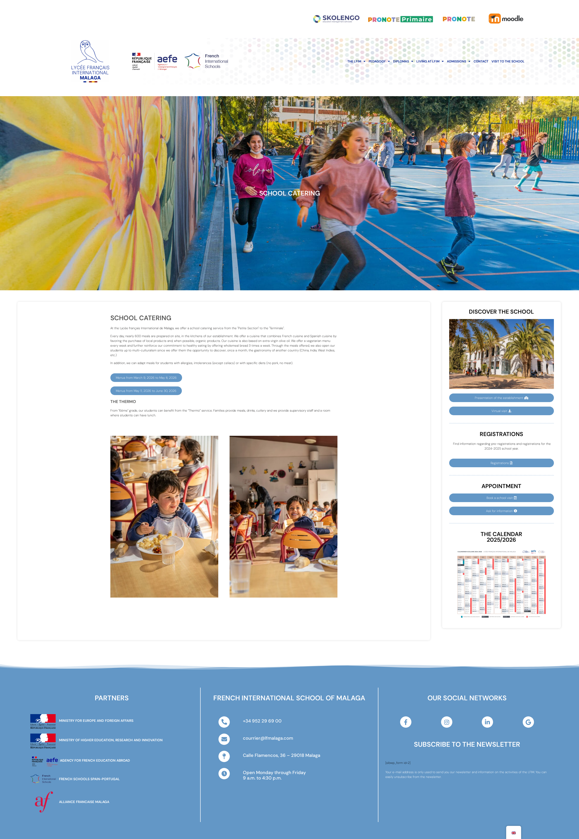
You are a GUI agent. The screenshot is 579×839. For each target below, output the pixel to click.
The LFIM (354, 61)
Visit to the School (507, 61)
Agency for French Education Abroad (95, 760)
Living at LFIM (427, 61)
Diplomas (401, 61)
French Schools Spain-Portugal (89, 779)
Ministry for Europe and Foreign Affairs (96, 720)
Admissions (456, 61)
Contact (481, 61)
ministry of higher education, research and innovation (111, 740)
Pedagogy (377, 61)
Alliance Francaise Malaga (84, 802)
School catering (289, 193)
